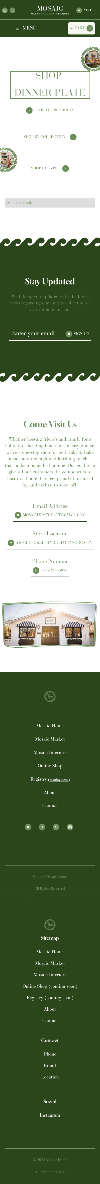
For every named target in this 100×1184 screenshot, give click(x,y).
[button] (25, 28)
